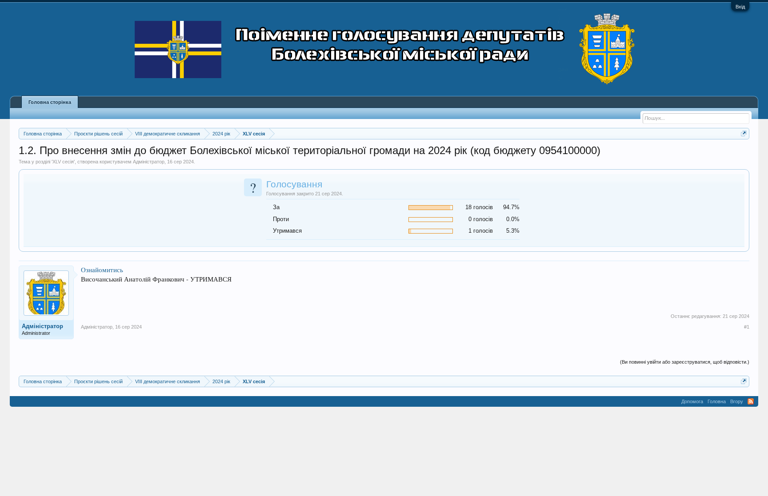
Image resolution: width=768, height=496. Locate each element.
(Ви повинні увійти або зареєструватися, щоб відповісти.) (684, 362)
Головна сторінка (49, 102)
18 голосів (479, 207)
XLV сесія (63, 161)
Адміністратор (148, 161)
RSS (751, 401)
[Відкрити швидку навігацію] (744, 133)
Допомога (692, 401)
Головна (717, 401)
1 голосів (480, 230)
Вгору (736, 401)
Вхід (740, 6)
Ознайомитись (102, 270)
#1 (746, 326)
